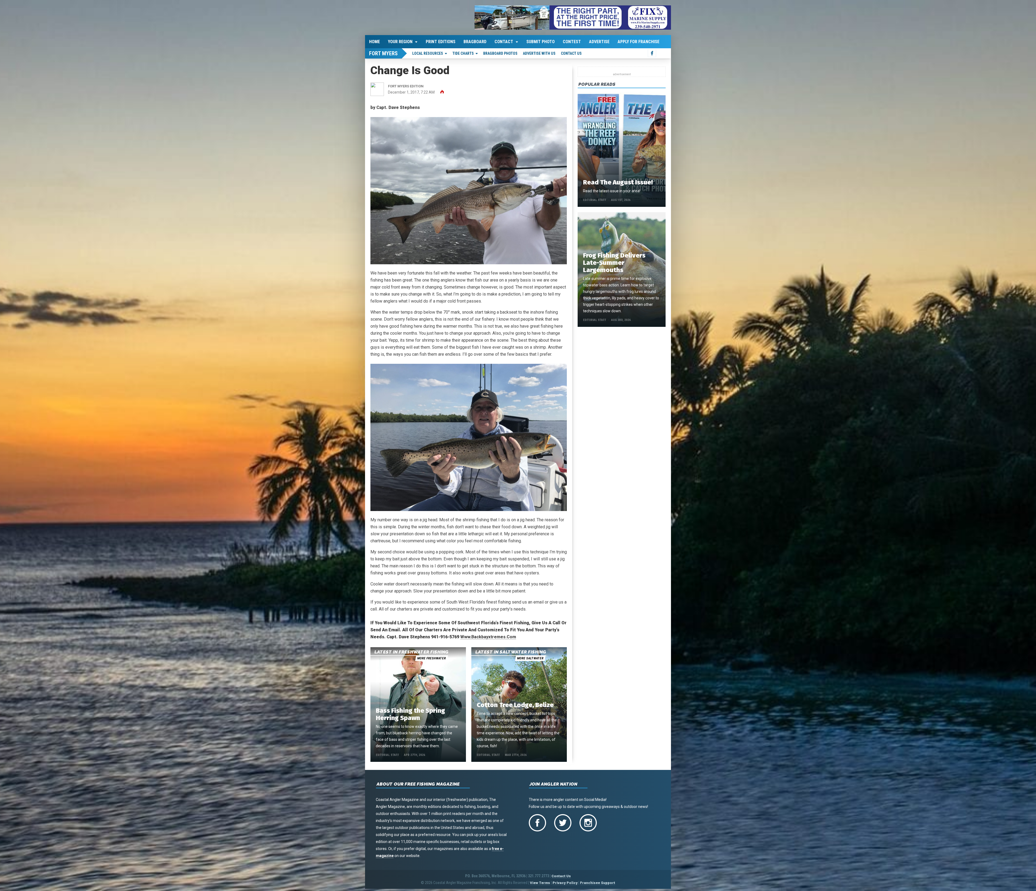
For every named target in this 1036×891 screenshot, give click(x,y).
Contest (572, 41)
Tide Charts (463, 53)
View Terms (540, 883)
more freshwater (431, 658)
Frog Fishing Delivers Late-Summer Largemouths (614, 263)
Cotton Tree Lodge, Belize (515, 705)
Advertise (599, 41)
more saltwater (530, 658)
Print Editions (440, 41)
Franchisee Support (597, 883)
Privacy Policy (565, 883)
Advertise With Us (539, 53)
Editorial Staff (387, 755)
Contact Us (571, 53)
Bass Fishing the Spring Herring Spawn (410, 714)
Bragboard (475, 41)
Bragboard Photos (500, 53)
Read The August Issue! (618, 182)
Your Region (400, 41)
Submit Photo (540, 41)
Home (374, 41)
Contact (504, 41)
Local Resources (427, 53)
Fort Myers (383, 53)
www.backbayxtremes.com (488, 636)
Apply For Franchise (638, 41)
